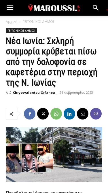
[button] (10, 8)
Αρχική (11, 21)
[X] (43, 114)
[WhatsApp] (56, 114)
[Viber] (96, 114)
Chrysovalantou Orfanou (34, 92)
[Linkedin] (69, 114)
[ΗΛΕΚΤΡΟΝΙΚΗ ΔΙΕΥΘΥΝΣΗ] (82, 114)
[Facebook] (29, 114)
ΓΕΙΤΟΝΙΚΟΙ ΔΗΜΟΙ (38, 21)
